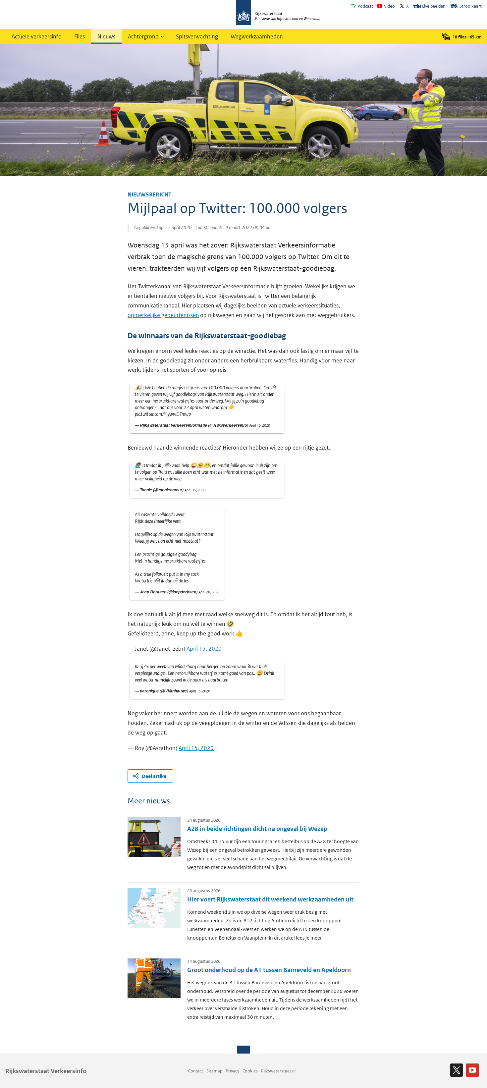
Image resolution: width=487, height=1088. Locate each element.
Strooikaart (471, 6)
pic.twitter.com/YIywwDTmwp (163, 414)
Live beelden (433, 6)
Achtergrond (143, 36)
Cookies (250, 1071)
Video (389, 6)
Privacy (232, 1071)
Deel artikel (155, 776)
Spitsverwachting (197, 36)
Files (79, 36)
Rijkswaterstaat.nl (278, 1071)
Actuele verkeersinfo (37, 36)
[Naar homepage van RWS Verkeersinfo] (278, 13)
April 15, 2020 (259, 425)
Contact (195, 1071)
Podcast (365, 6)
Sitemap (214, 1071)
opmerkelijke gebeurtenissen (163, 315)
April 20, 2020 (208, 592)
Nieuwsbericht (150, 194)
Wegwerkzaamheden (257, 36)
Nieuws (106, 36)
